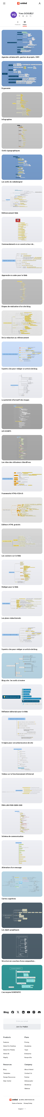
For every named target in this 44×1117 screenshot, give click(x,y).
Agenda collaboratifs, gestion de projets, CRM (20, 57)
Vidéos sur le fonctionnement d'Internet (18, 774)
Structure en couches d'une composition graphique (18, 961)
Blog (4, 1069)
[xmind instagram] (33, 1012)
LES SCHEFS (6, 431)
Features (6, 1042)
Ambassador (28, 1081)
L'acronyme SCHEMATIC (11, 992)
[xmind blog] (6, 1012)
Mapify (5, 1057)
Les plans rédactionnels (11, 618)
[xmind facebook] (12, 1012)
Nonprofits (28, 1057)
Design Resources (9, 1077)
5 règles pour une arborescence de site (17, 743)
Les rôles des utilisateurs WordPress (16, 462)
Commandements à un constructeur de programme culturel (17, 244)
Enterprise (27, 1053)
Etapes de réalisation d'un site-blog (16, 306)
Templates (6, 1073)
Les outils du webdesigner (12, 182)
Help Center (7, 1081)
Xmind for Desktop (9, 1046)
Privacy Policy (28, 1103)
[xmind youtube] (28, 1012)
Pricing (26, 1042)
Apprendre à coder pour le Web (14, 275)
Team (26, 1050)
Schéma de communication (12, 836)
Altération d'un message (11, 867)
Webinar (27, 1088)
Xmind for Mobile (9, 1050)
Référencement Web (10, 213)
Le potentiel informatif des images (15, 400)
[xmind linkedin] (23, 1012)
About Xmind (28, 1069)
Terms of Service (17, 1103)
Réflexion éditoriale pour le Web (15, 712)
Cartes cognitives (9, 899)
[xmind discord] (39, 1012)
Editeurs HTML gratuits (11, 525)
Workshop (27, 1084)
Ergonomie (6, 88)
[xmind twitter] (18, 1012)
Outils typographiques (11, 151)
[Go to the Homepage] (22, 3)
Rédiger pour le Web (10, 587)
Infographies (7, 119)
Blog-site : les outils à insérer (13, 680)
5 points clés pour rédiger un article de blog (19, 369)
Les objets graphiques (10, 930)
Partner (26, 1077)
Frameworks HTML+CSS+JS (12, 493)
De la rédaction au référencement (15, 338)
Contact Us (28, 1073)
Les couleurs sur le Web (11, 556)
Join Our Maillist (22, 1027)
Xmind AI (6, 1053)
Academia (27, 1046)
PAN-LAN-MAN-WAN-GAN (12, 805)
